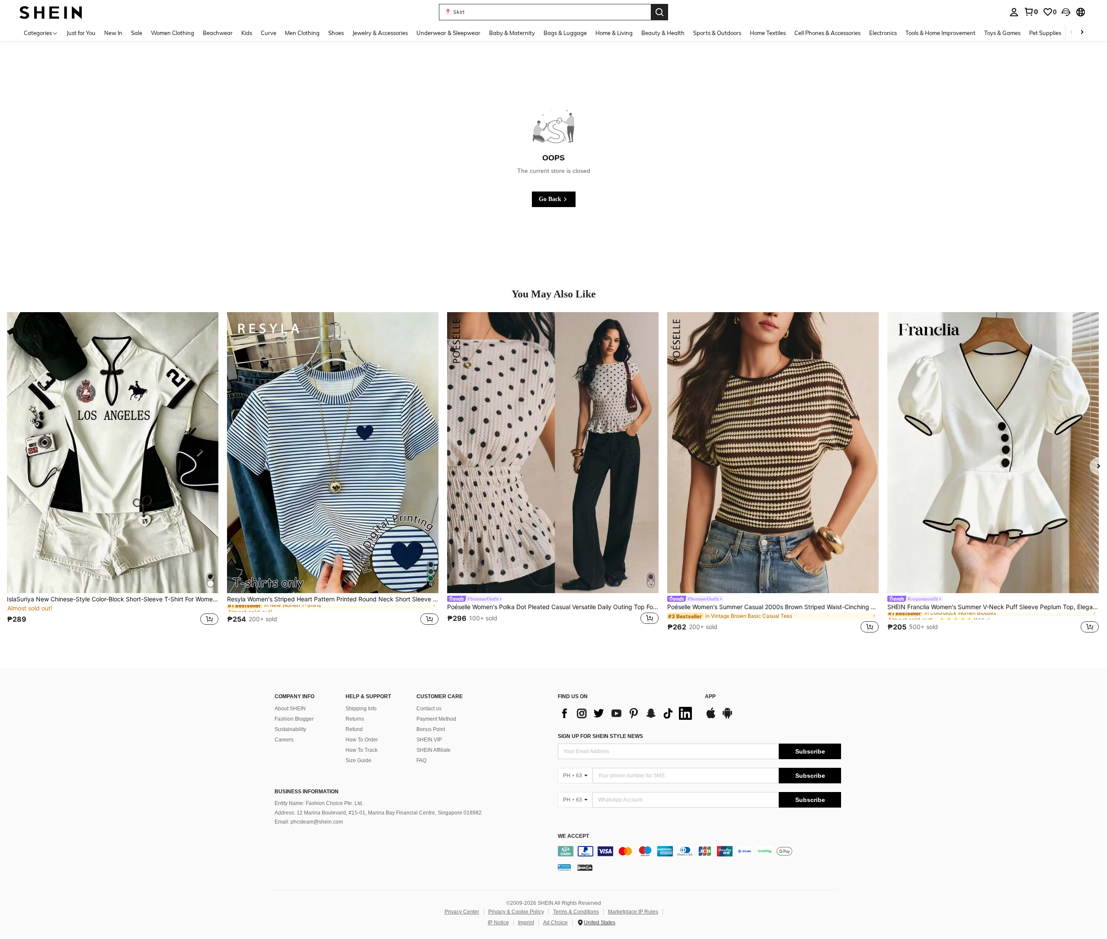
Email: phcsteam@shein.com (309, 822)
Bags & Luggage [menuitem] (565, 32)
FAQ (421, 760)
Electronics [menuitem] (883, 32)
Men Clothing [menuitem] (302, 32)
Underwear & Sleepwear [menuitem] (448, 32)
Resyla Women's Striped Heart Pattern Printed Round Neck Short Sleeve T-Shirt (332, 599)
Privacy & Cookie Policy (516, 912)
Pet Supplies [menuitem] (1045, 32)
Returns (355, 719)
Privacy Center (462, 912)
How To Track (362, 750)
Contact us (429, 709)
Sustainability (290, 729)
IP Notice (498, 923)
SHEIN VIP (429, 740)
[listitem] (112, 474)
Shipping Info (361, 709)
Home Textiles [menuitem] (768, 32)
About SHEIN (290, 709)
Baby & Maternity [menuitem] (512, 32)
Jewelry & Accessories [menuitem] (380, 32)
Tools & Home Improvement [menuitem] (940, 32)
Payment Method (436, 719)
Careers (284, 740)
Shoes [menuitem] (336, 32)
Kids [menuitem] (246, 32)
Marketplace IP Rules (633, 912)
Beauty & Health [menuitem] (663, 32)
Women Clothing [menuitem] (172, 32)
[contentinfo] (699, 851)
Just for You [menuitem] (81, 32)
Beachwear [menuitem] (218, 32)
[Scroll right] (1082, 32)
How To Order (362, 740)
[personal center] (1014, 12)
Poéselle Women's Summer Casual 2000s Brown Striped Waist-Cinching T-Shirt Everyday (773, 607)
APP (710, 696)
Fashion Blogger (294, 719)
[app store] (711, 717)
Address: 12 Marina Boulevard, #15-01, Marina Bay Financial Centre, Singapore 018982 (378, 813)
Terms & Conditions (576, 912)
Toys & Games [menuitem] (1002, 32)
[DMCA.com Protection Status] (584, 867)
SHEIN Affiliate (433, 750)
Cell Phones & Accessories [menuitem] (827, 32)
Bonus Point (430, 729)
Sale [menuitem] (136, 32)
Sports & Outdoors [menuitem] (717, 32)
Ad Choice (555, 923)
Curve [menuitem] (268, 32)
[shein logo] (50, 12)
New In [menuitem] (113, 32)
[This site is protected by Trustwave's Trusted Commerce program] (564, 867)
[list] (627, 713)
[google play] (727, 717)
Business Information (307, 792)
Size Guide (358, 760)
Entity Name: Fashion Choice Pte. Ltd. (319, 803)
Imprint (526, 923)
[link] (1031, 11)
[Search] (659, 12)
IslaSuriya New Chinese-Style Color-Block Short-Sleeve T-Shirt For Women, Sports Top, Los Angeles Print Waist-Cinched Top (112, 599)
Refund (354, 729)
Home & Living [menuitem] (614, 32)
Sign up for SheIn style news (600, 736)
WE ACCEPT (573, 836)
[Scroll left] (1072, 32)
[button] (1066, 12)
